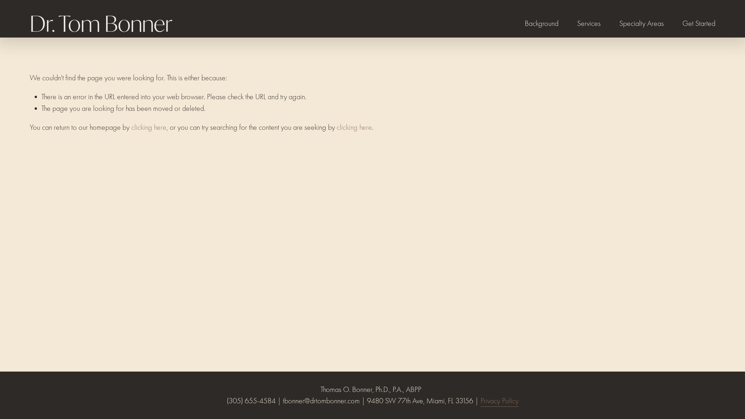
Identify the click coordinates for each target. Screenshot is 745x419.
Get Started (698, 23)
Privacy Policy (499, 400)
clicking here (148, 127)
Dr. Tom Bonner (101, 23)
